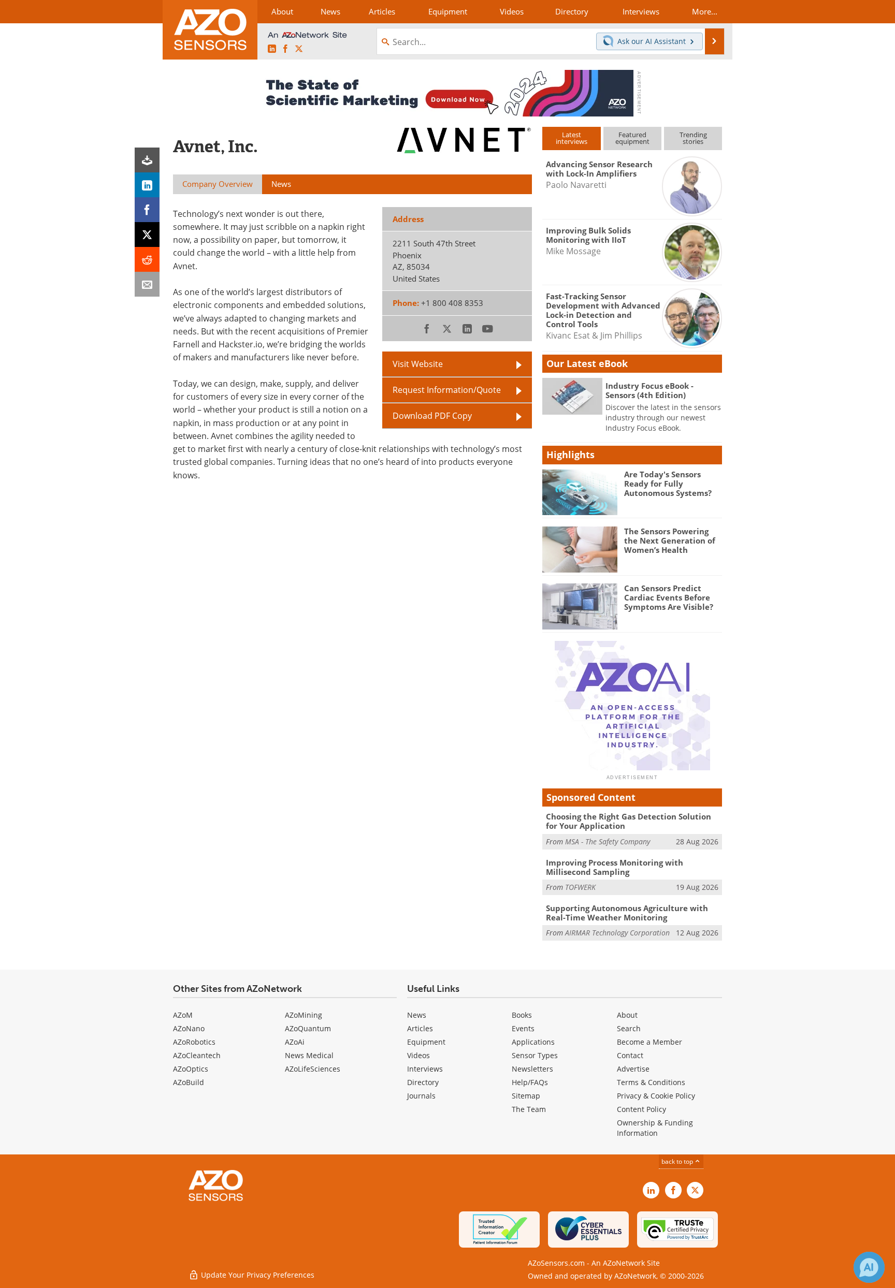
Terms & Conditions (651, 1082)
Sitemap (526, 1096)
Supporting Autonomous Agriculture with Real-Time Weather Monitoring (627, 913)
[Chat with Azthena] (869, 1267)
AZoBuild (188, 1082)
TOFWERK (580, 887)
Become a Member (649, 1042)
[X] (147, 234)
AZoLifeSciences (312, 1069)
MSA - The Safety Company (607, 841)
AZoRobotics (194, 1042)
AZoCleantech (197, 1055)
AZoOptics (190, 1069)
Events (523, 1028)
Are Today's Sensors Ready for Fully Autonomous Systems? (668, 483)
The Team (529, 1109)
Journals (421, 1096)
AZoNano (189, 1028)
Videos (418, 1055)
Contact (630, 1055)
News (416, 1015)
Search (629, 1028)
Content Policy (641, 1109)
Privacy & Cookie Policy (656, 1096)
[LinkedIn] (147, 184)
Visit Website (418, 363)
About (627, 1015)
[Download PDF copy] (147, 160)
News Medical (309, 1055)
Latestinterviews (571, 138)
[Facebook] (147, 209)
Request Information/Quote (447, 389)
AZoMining (303, 1015)
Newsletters (532, 1069)
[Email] (147, 284)
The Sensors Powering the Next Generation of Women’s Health (669, 540)
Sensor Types (535, 1055)
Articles (420, 1028)
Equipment (426, 1042)
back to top (678, 1161)
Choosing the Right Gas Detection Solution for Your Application (628, 821)
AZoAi (295, 1042)
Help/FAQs (530, 1082)
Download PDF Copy (432, 415)
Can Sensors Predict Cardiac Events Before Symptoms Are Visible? (668, 597)
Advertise (633, 1069)
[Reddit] (147, 259)
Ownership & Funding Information (655, 1128)
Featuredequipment (632, 138)
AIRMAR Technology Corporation (617, 933)
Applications (533, 1042)
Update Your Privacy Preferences (256, 1275)
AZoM (183, 1015)
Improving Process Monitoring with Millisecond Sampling (614, 867)
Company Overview (217, 184)
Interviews (425, 1069)
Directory (423, 1082)
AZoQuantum (308, 1028)
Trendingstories (693, 138)
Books (522, 1015)
